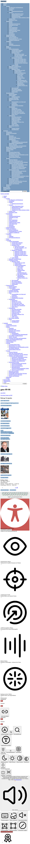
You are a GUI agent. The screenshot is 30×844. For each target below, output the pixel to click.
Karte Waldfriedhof (13, 27)
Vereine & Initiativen (13, 37)
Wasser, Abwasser (13, 144)
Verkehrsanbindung (10, 35)
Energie (8, 186)
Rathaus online (6, 187)
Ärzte (10, 42)
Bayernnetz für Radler (16, 117)
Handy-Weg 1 (15, 114)
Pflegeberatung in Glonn (17, 15)
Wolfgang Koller (21, 78)
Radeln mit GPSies (16, 118)
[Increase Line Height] (2, 719)
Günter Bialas (20, 74)
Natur (10, 100)
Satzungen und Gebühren (14, 138)
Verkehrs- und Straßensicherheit (16, 163)
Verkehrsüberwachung (5, 435)
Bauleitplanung (12, 139)
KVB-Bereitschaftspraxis (14, 45)
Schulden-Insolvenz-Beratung (15, 182)
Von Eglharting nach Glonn (18, 112)
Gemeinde (5, 130)
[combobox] (15, 495)
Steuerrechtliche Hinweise (14, 157)
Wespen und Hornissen (14, 183)
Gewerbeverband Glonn (14, 152)
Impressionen (15, 104)
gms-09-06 (3, 393)
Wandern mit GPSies (16, 109)
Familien (11, 10)
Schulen (10, 22)
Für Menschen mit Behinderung (16, 7)
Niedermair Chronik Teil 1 (20, 59)
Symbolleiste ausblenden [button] (6, 529)
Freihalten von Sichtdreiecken (18, 168)
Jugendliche (11, 8)
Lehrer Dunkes (15, 65)
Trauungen (11, 135)
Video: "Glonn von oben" (6, 463)
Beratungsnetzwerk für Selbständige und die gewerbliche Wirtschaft (18, 155)
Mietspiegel (8, 184)
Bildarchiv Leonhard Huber (15, 66)
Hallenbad (11, 32)
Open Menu (3, 1)
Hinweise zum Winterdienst (18, 166)
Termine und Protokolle (11, 133)
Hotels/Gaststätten (13, 94)
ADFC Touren (15, 124)
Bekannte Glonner (16, 69)
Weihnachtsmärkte (16, 96)
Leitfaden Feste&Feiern (14, 40)
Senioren (11, 12)
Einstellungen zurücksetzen (6, 831)
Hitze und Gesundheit (14, 178)
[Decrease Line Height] (2, 724)
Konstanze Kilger (15, 52)
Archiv (4, 189)
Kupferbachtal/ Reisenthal (17, 105)
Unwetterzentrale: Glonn (6, 475)
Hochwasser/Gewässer (14, 169)
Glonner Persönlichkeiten (20, 73)
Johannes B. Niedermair (17, 57)
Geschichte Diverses (13, 67)
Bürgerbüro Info (12, 137)
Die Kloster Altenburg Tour (18, 122)
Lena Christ (19, 75)
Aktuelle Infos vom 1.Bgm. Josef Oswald (5, 438)
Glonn (4, 5)
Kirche (10, 26)
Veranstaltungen (6, 188)
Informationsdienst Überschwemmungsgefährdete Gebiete (20, 175)
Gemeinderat (9, 132)
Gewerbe (8, 150)
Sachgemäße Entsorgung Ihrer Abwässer (18, 181)
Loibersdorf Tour (15, 120)
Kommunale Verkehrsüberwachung (19, 164)
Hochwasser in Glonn (19, 54)
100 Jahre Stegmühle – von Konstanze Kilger (21, 56)
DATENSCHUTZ (5, 490)
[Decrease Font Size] (2, 706)
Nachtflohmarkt (15, 129)
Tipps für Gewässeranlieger (18, 177)
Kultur (7, 46)
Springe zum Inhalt (5, 193)
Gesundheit (8, 41)
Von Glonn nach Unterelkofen (18, 113)
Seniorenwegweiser (16, 16)
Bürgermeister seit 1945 (20, 70)
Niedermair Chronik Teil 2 (20, 60)
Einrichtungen (9, 21)
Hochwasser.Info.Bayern (17, 173)
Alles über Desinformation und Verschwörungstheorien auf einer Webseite (18, 161)
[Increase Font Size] (2, 701)
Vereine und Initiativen (11, 36)
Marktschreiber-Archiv (6, 421)
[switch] (1, 564)
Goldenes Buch (18, 71)
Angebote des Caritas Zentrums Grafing (20, 17)
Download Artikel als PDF (6, 395)
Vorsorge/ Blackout (13, 159)
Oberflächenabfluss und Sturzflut (19, 171)
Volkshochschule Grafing (14, 30)
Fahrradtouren (12, 115)
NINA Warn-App (4, 477)
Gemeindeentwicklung (11, 148)
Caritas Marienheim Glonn (17, 13)
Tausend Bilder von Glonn (6, 454)
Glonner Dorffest (15, 128)
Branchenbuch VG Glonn (14, 153)
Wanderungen (12, 106)
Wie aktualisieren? (18, 779)
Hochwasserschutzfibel (17, 172)
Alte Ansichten (15, 88)
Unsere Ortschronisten (14, 49)
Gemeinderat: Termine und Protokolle (10, 403)
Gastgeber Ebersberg (13, 98)
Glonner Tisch (12, 18)
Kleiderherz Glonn (13, 20)
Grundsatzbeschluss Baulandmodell (19, 142)
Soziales (8, 6)
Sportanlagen (12, 34)
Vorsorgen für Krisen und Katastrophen (17, 145)
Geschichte (8, 47)
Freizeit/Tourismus (10, 93)
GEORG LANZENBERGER (21, 80)
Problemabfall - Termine (6, 428)
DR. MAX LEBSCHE (22, 81)
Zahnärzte (11, 44)
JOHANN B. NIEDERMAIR (20, 83)
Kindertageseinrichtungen (17, 11)
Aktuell (5, 3)
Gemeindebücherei (13, 28)
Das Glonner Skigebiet (14, 125)
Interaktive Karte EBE (14, 99)
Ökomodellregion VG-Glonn (15, 39)
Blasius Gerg (20, 76)
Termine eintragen (5, 400)
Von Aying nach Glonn (17, 110)
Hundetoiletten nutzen (14, 179)
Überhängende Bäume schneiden (19, 167)
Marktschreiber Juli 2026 (6, 405)
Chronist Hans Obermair (17, 50)
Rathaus (8, 134)
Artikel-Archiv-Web (5, 423)
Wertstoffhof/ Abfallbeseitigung (16, 143)
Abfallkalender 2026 (5, 425)
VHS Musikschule (13, 31)
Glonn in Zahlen (9, 149)
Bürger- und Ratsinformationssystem (14, 147)
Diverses (8, 158)
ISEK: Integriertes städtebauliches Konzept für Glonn (7, 432)
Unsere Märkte (12, 95)
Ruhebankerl (14, 108)
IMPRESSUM (13, 490)
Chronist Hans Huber (16, 51)
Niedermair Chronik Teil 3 (20, 61)
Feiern (10, 127)
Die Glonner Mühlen (16, 89)
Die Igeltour (14, 123)
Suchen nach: (6, 191)
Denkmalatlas (15, 91)
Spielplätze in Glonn (13, 25)
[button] (1, 564)
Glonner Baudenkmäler (17, 90)
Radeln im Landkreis (16, 119)
